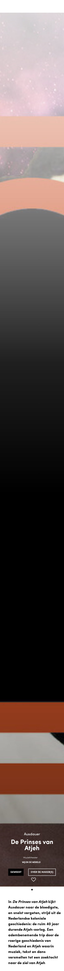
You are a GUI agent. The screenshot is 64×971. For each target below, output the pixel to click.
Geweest (15, 872)
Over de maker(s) (42, 872)
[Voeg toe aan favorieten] (33, 879)
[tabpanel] (32, 450)
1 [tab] (32, 889)
